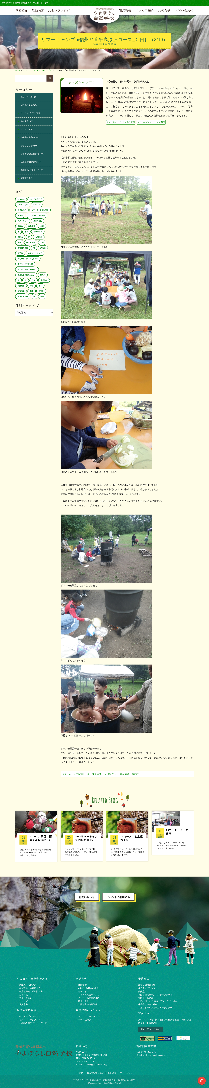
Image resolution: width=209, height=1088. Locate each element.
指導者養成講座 (27, 137)
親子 (40, 286)
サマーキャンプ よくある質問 (121, 122)
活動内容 (38, 10)
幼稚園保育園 (23, 248)
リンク (80, 1072)
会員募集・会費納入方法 (31, 988)
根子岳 (20, 253)
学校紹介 (22, 10)
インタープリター (27, 1016)
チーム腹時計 (84, 1019)
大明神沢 (38, 237)
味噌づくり (38, 232)
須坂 (42, 297)
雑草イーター (23, 297)
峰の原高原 (30, 242)
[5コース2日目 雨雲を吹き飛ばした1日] (36, 836)
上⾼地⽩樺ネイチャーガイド (33, 1023)
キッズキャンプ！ (44, 70)
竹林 (33, 280)
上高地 (20, 226)
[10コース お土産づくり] (127, 836)
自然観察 (21, 286)
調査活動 (21, 291)
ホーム (18, 70)
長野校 (135, 774)
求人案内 (23, 1004)
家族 (19, 242)
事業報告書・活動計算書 (31, 991)
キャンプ (36, 205)
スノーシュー (23, 221)
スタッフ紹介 (144, 10)
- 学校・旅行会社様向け (89, 988)
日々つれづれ (26, 105)
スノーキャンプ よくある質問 (151, 122)
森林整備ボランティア (30, 170)
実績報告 (125, 10)
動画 (26, 232)
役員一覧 (23, 995)
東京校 (42, 248)
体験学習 (24, 121)
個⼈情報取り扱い (95, 1072)
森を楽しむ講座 (27, 146)
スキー (20, 215)
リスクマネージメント (30, 1019)
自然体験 (124, 774)
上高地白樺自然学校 (29, 162)
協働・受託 (83, 1001)
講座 (31, 291)
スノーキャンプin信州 (36, 215)
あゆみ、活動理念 (27, 985)
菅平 (31, 286)
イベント (24, 129)
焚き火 (42, 275)
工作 (42, 242)
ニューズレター (27, 97)
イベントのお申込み (118, 897)
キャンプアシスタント (89, 1016)
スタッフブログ (59, 10)
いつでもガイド (36, 199)
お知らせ (164, 10)
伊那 (42, 226)
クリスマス (22, 210)
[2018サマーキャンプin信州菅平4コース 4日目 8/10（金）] (82, 836)
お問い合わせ (184, 10)
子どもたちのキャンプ (89, 995)
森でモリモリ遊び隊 (25, 264)
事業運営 (24, 178)
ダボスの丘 (37, 221)
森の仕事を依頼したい (26, 275)
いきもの (21, 199)
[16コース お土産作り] (173, 833)
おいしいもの (23, 205)
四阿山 (20, 237)
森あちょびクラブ (35, 253)
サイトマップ (126, 1072)
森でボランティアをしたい (28, 259)
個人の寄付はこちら (150, 1029)
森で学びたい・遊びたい (104, 774)
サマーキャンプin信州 (73, 774)
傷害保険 (111, 1072)
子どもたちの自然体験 (30, 154)
